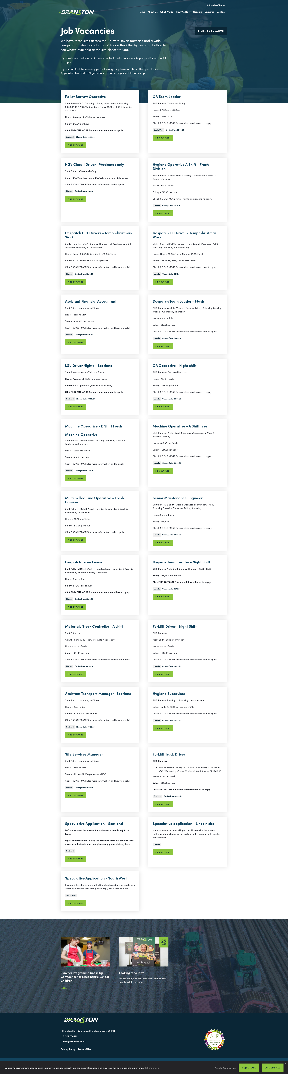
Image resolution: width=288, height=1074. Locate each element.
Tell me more (152, 1067)
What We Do (166, 11)
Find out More (75, 145)
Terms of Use (84, 1049)
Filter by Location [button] (211, 30)
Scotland (70, 137)
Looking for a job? (131, 973)
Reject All (249, 1067)
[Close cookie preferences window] (286, 1063)
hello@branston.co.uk (74, 1041)
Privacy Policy (68, 1049)
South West (158, 129)
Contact (221, 11)
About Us (153, 11)
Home (142, 11)
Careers (197, 11)
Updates (209, 11)
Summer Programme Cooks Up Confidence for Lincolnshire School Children (85, 977)
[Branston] (76, 13)
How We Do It (183, 11)
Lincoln (69, 191)
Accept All (272, 1067)
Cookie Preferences (225, 1068)
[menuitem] (142, 12)
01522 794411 (70, 1036)
